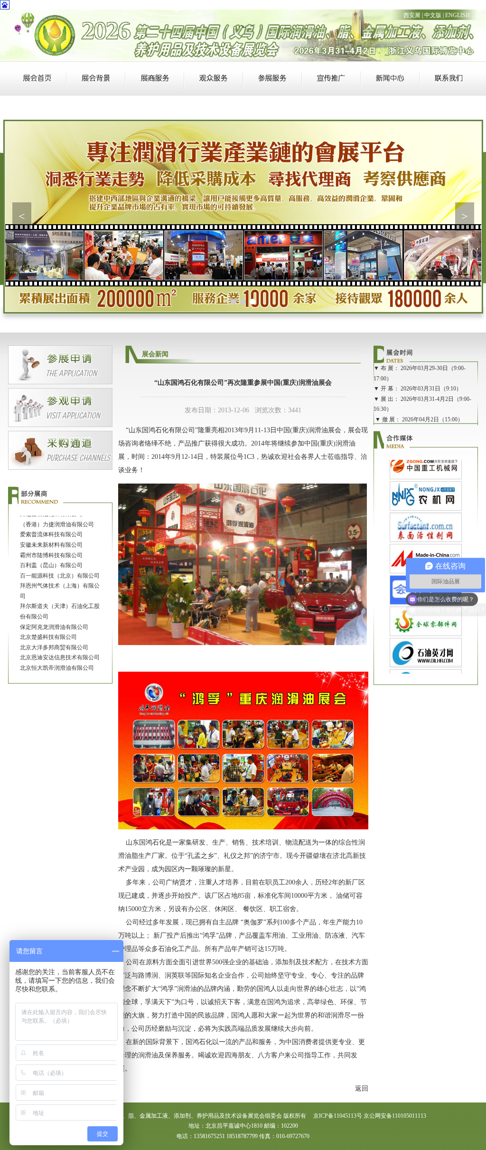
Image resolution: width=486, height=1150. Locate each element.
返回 (361, 1088)
